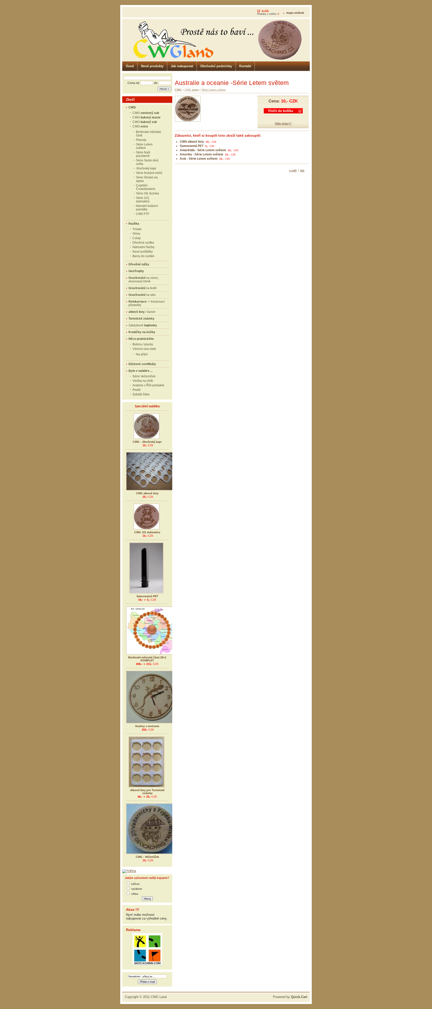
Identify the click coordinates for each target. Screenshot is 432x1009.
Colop (136, 238)
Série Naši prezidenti (143, 154)
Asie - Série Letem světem (199, 158)
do (156, 83)
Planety (141, 140)
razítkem (136, 888)
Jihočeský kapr (146, 168)
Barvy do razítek (143, 256)
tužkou (135, 883)
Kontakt (245, 66)
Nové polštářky (142, 251)
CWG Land (158, 997)
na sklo (142, 295)
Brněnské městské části (148, 133)
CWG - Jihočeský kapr (147, 441)
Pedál (136, 390)
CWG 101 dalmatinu (147, 532)
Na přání (142, 354)
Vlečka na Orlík (142, 381)
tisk (302, 170)
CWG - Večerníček (147, 856)
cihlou (134, 893)
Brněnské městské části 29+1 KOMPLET (147, 659)
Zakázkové (142, 325)
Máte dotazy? (283, 123)
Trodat (136, 229)
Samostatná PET (147, 596)
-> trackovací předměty (146, 303)
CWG (145, 113)
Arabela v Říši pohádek (148, 385)
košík (265, 10)
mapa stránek (295, 12)
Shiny (136, 233)
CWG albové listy (147, 493)
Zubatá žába (141, 394)
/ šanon (142, 312)
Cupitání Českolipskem (145, 187)
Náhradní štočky (143, 247)
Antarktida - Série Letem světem (203, 150)
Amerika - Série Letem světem (201, 154)
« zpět (292, 170)
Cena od (133, 83)
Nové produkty (152, 66)
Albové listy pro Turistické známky (147, 792)
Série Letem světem (144, 146)
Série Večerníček (144, 376)
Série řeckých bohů (149, 173)
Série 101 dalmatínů (143, 199)
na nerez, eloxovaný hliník (143, 279)
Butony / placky (142, 344)
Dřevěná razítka (143, 242)
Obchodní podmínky (216, 66)
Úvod (130, 66)
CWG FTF (142, 214)
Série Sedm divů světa (147, 162)
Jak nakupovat (182, 66)
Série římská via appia (147, 179)
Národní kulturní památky (147, 207)
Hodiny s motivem (147, 726)
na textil (142, 288)
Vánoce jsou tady (144, 349)
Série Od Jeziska (147, 193)
